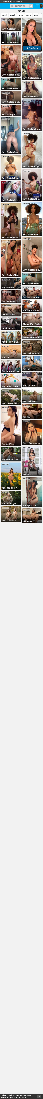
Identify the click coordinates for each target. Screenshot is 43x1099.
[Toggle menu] (2, 6)
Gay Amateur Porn (18, 1)
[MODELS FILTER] (37, 6)
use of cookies (22, 1097)
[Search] (31, 6)
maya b (4, 15)
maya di (12, 15)
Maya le (36, 15)
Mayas (20, 15)
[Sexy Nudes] (32, 51)
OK (39, 1096)
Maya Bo (28, 15)
